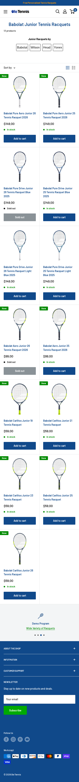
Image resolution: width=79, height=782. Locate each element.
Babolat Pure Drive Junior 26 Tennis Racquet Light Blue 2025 (18, 270)
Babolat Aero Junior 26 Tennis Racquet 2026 (17, 347)
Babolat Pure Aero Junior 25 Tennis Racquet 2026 (59, 115)
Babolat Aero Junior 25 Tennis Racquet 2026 (56, 347)
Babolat (22, 47)
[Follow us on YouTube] (27, 739)
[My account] (65, 12)
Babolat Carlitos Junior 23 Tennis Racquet (18, 497)
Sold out (19, 217)
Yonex (58, 47)
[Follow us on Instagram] (13, 739)
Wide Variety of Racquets (39, 628)
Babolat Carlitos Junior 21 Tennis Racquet (57, 422)
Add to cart (20, 138)
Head (46, 47)
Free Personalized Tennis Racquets (39, 2)
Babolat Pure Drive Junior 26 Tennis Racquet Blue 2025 (18, 192)
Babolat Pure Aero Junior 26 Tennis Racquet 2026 (20, 115)
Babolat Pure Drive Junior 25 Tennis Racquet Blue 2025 (57, 192)
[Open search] (58, 12)
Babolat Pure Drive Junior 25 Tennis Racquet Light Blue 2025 (57, 270)
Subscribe (15, 710)
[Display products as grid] (67, 67)
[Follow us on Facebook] (6, 739)
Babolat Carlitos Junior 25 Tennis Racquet (58, 497)
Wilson (35, 47)
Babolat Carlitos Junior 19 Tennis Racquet (18, 422)
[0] (72, 11)
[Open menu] (5, 11)
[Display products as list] (73, 67)
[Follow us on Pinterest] (20, 739)
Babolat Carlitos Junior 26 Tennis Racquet (18, 572)
